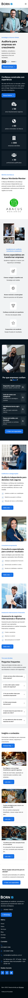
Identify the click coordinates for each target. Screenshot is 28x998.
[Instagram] (2, 972)
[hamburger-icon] (25, 4)
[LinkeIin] (11, 972)
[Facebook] (7, 972)
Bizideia (21, 987)
